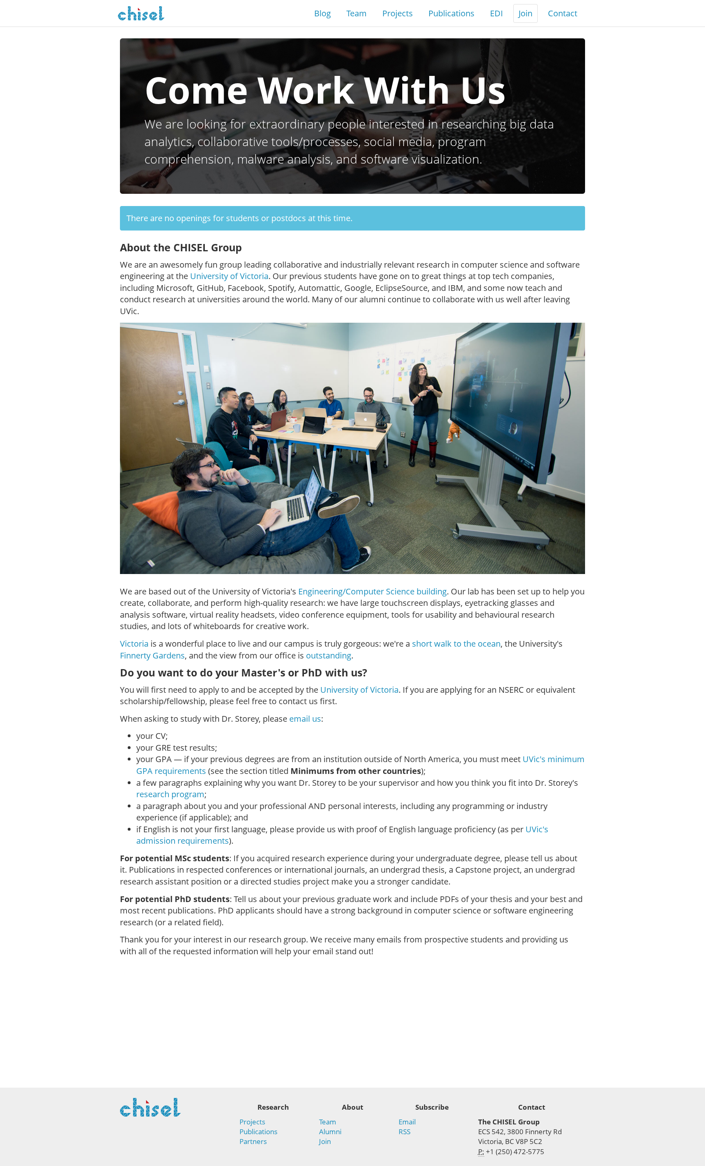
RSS (404, 1131)
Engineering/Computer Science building (372, 591)
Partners (253, 1141)
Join (525, 13)
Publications (451, 13)
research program (170, 794)
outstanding (328, 655)
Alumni (330, 1131)
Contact (562, 13)
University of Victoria (229, 276)
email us (305, 718)
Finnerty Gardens (152, 655)
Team (356, 13)
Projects (397, 13)
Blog (322, 13)
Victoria (134, 643)
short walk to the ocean (456, 643)
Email (407, 1121)
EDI (496, 13)
